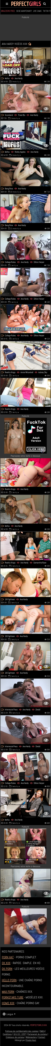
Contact (41, 1037)
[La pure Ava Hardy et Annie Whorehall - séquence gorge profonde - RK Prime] (25, 355)
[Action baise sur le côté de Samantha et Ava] (25, 546)
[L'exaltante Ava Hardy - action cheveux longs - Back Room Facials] (25, 172)
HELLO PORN (9, 980)
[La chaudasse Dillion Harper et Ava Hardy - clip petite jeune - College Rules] (25, 319)
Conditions (7, 1034)
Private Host (31, 1040)
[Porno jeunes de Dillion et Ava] (25, 245)
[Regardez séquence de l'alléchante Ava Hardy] (25, 392)
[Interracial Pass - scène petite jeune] (25, 729)
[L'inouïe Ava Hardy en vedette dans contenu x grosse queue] (25, 619)
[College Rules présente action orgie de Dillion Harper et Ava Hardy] (25, 766)
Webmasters (31, 1037)
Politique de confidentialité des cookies (21, 1031)
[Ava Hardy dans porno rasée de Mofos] (25, 61)
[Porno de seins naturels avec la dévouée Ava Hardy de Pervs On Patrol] (25, 803)
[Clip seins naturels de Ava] (25, 582)
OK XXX (6, 963)
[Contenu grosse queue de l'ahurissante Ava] (25, 509)
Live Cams (37, 11)
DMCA (42, 1031)
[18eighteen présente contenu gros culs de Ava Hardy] (25, 656)
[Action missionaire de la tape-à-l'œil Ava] (25, 472)
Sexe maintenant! (24, 11)
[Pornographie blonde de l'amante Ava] (25, 883)
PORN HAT (8, 957)
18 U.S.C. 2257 (19, 1034)
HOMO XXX (8, 1003)
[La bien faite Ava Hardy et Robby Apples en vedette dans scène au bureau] (25, 135)
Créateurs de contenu (15, 1037)
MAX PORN (8, 992)
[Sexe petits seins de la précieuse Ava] (25, 208)
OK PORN (7, 969)
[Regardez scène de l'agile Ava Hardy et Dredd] (25, 693)
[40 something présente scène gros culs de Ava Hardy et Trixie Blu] (25, 98)
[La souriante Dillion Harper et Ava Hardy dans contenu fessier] (25, 282)
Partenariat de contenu (37, 1034)
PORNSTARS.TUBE (12, 997)
